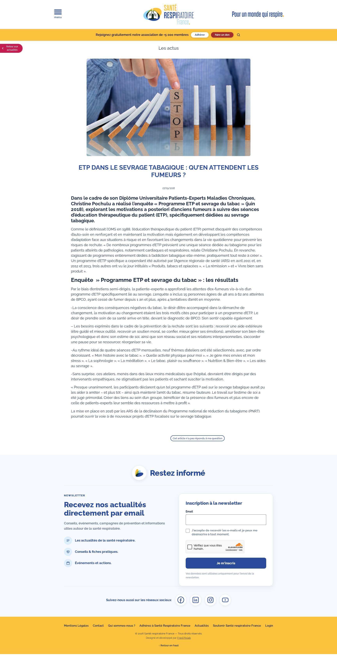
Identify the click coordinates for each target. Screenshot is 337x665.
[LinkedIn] (195, 600)
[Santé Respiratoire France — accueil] (168, 14)
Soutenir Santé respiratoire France (237, 625)
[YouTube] (225, 600)
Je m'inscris (226, 563)
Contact (98, 625)
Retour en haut (169, 645)
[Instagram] (210, 600)
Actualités (202, 625)
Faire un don (222, 34)
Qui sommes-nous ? (121, 625)
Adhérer (200, 34)
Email (189, 511)
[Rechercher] (238, 35)
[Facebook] (181, 600)
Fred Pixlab (184, 637)
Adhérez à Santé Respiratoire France (164, 625)
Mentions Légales (76, 625)
